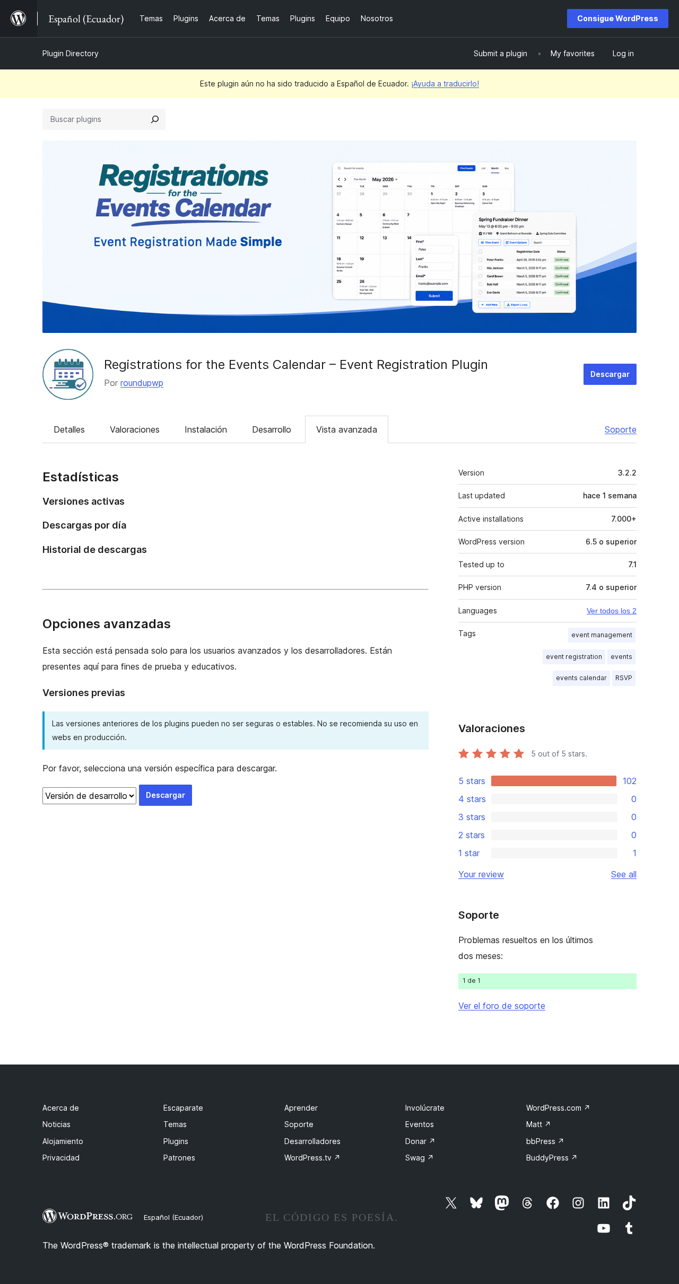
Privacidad (61, 1157)
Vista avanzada (346, 429)
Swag (419, 1157)
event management (601, 635)
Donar (420, 1141)
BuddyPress (552, 1157)
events (621, 657)
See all (624, 874)
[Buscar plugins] (155, 119)
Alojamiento (62, 1141)
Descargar (610, 374)
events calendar (581, 678)
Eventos (419, 1124)
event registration (574, 657)
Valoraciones (135, 429)
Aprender (301, 1107)
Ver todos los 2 (612, 610)
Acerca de (60, 1107)
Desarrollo (271, 429)
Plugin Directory (70, 53)
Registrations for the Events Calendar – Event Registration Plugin (296, 364)
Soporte (621, 429)
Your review (481, 874)
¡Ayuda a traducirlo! (445, 83)
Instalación (206, 429)
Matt (538, 1124)
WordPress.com (558, 1107)
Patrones (179, 1157)
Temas (175, 1124)
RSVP (623, 678)
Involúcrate (425, 1107)
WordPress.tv (312, 1157)
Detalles (69, 429)
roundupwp (141, 382)
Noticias (56, 1124)
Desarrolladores (312, 1141)
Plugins (175, 1141)
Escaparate (183, 1107)
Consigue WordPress (617, 18)
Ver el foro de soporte (501, 1005)
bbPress (545, 1141)
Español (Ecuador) (173, 1217)
